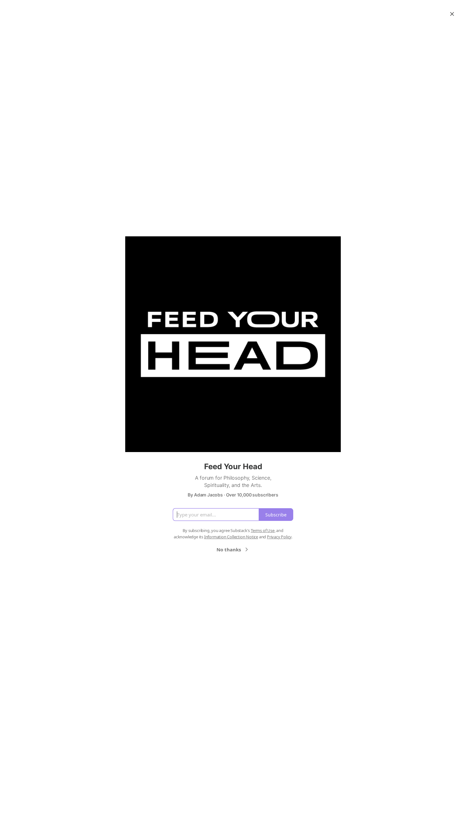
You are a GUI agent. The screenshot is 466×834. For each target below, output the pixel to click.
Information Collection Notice (231, 537)
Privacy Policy (279, 537)
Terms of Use (263, 530)
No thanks (229, 549)
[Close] (452, 14)
